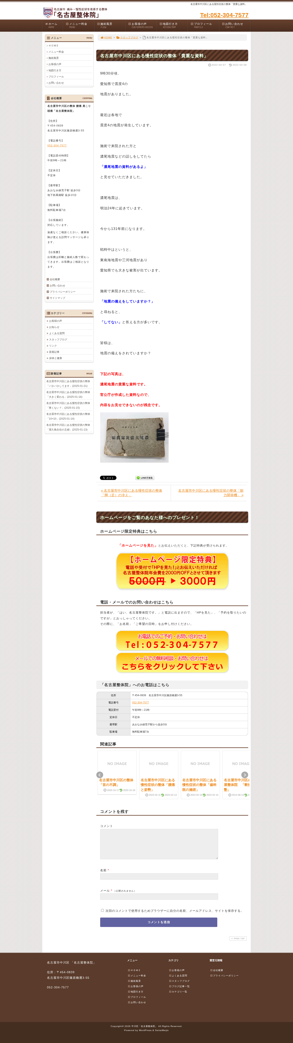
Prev (99, 775)
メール (105, 890)
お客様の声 (142, 25)
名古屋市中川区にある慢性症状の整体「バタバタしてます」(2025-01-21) (68, 383)
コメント (106, 826)
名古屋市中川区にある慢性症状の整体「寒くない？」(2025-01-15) (68, 405)
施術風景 (106, 25)
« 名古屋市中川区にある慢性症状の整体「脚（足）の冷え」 (131, 493)
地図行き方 (170, 25)
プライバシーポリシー (63, 291)
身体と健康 (55, 358)
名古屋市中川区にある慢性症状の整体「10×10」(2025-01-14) (68, 416)
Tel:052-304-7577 (224, 15)
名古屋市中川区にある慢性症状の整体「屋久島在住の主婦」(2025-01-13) (68, 427)
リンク (53, 345)
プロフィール (203, 25)
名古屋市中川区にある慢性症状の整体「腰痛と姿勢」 (158, 784)
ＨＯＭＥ (53, 45)
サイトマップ (57, 298)
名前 (103, 870)
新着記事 (54, 351)
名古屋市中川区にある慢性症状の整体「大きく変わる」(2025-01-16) (68, 394)
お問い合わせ (234, 25)
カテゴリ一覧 (179, 991)
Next (244, 775)
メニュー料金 (78, 25)
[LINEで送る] (144, 477)
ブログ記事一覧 (181, 986)
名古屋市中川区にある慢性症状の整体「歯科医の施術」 (199, 784)
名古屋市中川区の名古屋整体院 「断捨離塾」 (241, 784)
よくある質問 (57, 333)
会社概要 (55, 279)
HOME (108, 37)
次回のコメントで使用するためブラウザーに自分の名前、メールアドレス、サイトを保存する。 (175, 910)
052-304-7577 (140, 702)
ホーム (52, 25)
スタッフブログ (129, 37)
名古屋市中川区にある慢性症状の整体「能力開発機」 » (210, 493)
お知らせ (54, 327)
